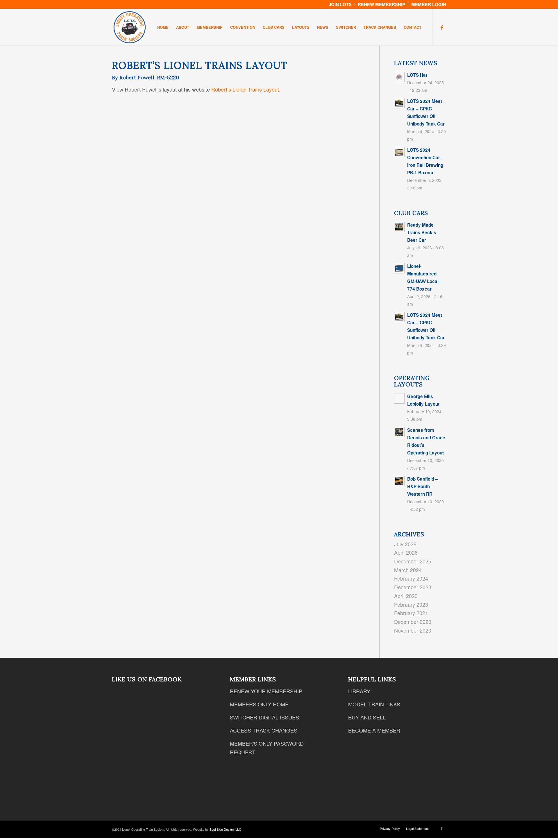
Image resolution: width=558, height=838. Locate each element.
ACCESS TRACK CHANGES (263, 730)
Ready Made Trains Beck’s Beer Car (421, 232)
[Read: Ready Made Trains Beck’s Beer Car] (399, 227)
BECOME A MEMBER (374, 730)
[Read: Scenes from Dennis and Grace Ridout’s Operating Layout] (399, 432)
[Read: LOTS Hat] (399, 77)
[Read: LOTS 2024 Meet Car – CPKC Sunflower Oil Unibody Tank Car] (399, 103)
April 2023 (406, 595)
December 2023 (412, 587)
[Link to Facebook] (441, 27)
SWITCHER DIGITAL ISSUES (264, 717)
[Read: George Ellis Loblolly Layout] (399, 398)
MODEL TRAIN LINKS (374, 704)
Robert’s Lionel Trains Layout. (245, 89)
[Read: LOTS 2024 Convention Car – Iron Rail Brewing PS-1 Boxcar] (399, 152)
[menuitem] (340, 4)
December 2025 (412, 561)
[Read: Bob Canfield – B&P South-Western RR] (399, 481)
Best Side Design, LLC (225, 829)
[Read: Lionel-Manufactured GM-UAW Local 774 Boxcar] (399, 268)
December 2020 (412, 621)
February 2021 (411, 613)
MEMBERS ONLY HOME (259, 704)
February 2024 (411, 578)
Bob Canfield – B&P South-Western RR (422, 486)
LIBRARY (359, 691)
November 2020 (412, 630)
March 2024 (408, 570)
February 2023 (411, 604)
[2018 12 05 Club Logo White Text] (129, 27)
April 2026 (406, 552)
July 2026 (405, 544)
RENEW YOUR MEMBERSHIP (266, 691)
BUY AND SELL (367, 717)
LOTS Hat (417, 75)
